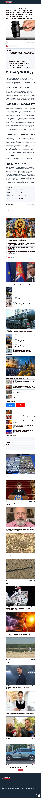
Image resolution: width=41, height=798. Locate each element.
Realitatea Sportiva (9, 786)
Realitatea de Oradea (20, 790)
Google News (27, 213)
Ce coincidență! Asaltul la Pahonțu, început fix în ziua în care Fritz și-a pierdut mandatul (20, 196)
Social (7, 241)
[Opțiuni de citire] (39, 796)
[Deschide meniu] (35, 2)
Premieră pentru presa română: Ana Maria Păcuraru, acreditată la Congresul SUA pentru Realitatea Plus (20, 714)
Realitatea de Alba (17, 788)
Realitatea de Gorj (26, 790)
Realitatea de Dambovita (27, 786)
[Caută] (32, 2)
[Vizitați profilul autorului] (7, 42)
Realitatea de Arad (32, 501)
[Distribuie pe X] (34, 42)
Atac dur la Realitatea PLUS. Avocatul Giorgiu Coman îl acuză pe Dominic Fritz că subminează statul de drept (23, 341)
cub (10, 209)
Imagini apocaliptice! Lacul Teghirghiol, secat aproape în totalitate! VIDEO (20, 199)
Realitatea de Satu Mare (4, 790)
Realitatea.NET (3, 786)
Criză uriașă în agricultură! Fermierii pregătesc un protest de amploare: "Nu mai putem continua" (19, 556)
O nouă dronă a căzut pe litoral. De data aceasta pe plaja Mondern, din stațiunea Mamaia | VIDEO (20, 193)
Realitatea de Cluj (20, 786)
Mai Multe (20, 770)
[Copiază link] (28, 42)
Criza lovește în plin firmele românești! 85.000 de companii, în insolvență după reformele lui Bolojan (22, 397)
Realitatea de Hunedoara (12, 790)
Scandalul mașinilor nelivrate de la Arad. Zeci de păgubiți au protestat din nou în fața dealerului (18, 767)
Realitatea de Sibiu (35, 786)
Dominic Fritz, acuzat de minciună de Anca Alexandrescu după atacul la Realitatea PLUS (23, 346)
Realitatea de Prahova (11, 788)
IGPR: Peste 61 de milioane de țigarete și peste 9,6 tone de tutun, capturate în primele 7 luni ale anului (19, 477)
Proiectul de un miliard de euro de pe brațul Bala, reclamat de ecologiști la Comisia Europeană (19, 661)
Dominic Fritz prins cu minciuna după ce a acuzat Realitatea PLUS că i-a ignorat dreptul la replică (22, 351)
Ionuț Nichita (33, 685)
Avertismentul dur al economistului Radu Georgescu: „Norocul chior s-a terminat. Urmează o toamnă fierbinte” (24, 387)
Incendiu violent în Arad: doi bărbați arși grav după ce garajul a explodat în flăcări (23, 426)
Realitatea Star (15, 786)
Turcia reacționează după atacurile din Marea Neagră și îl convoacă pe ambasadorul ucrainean (24, 336)
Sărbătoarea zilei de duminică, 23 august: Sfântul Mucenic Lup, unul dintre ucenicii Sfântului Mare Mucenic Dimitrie (20, 240)
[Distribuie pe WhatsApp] (32, 42)
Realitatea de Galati (4, 788)
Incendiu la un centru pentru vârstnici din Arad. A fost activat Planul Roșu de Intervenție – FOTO (23, 431)
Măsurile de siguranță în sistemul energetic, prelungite (17, 378)
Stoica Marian (32, 475)
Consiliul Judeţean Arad (17, 209)
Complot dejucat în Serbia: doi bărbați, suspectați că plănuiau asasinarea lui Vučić (20, 190)
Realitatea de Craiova (31, 788)
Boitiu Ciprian (15, 42)
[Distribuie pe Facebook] (30, 42)
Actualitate (8, 6)
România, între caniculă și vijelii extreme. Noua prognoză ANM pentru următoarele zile (24, 421)
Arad (7, 209)
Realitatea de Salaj (24, 788)
